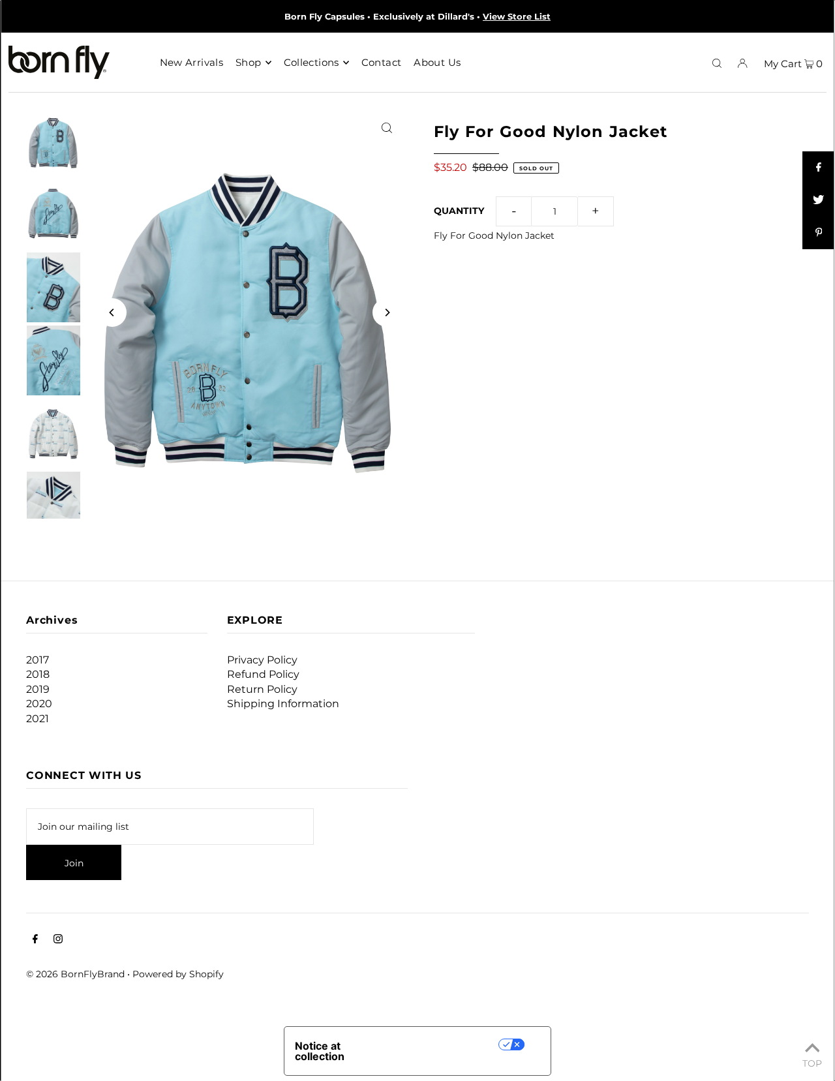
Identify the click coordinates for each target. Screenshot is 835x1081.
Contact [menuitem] (381, 62)
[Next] (386, 312)
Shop (248, 62)
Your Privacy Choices (443, 1044)
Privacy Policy (262, 660)
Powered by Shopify (178, 974)
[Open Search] (716, 63)
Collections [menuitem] (311, 62)
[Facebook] (35, 940)
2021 (37, 718)
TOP (812, 1063)
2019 (38, 689)
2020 (39, 703)
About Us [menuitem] (437, 62)
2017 (37, 660)
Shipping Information (283, 703)
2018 (38, 674)
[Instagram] (58, 940)
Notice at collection (319, 1051)
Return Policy (262, 689)
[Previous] (112, 312)
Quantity (459, 211)
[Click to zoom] (386, 126)
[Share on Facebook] (818, 167)
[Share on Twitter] (818, 200)
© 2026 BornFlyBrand (75, 974)
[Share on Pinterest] (818, 233)
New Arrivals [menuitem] (192, 62)
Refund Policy (263, 674)
